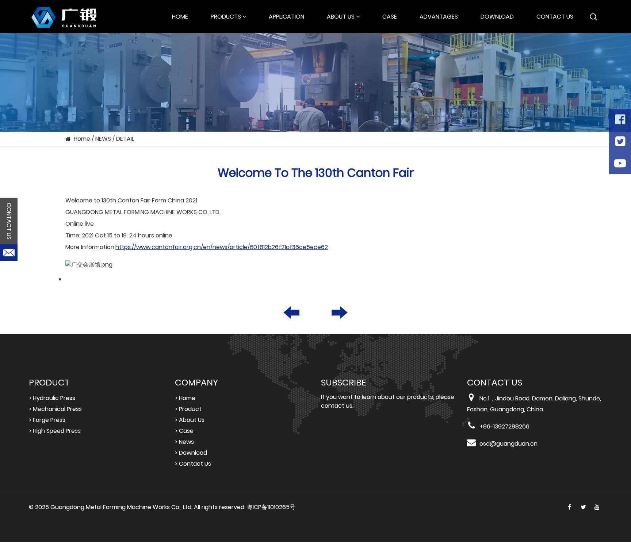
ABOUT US (341, 16)
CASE (389, 16)
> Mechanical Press (55, 409)
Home (82, 139)
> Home (185, 398)
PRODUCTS (226, 16)
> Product (188, 409)
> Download (191, 453)
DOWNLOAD (497, 16)
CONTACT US (554, 16)
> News (184, 442)
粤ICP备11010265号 (271, 507)
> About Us (189, 420)
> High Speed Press (55, 431)
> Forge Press (47, 420)
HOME (180, 16)
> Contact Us (193, 463)
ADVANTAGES (439, 16)
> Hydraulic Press (52, 398)
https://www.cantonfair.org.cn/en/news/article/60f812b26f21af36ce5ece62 (221, 247)
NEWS (103, 139)
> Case (184, 431)
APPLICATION (286, 16)
